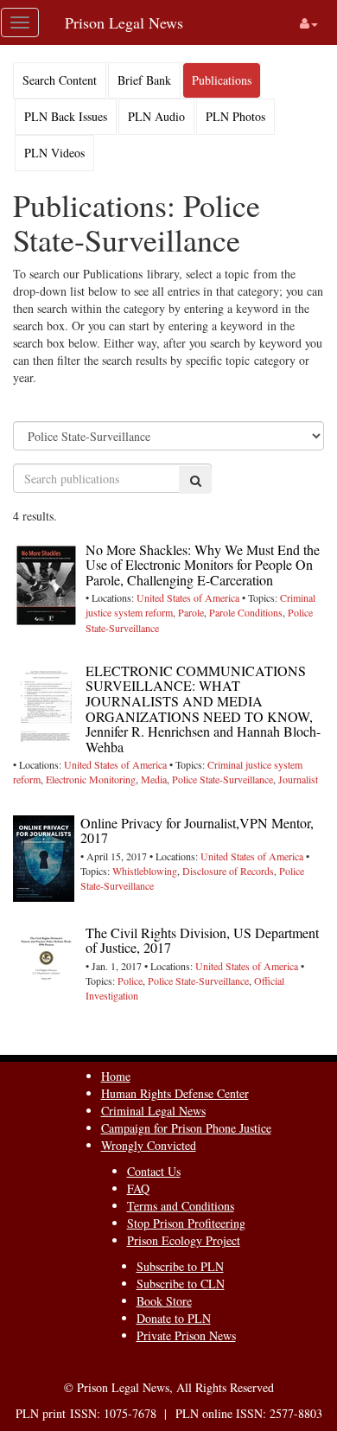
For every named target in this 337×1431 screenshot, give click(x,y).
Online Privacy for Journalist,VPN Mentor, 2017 (197, 830)
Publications (221, 80)
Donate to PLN (174, 1318)
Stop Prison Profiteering (186, 1223)
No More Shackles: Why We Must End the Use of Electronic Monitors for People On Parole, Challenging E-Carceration (203, 564)
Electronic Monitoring (91, 779)
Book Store (164, 1301)
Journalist (298, 779)
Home (115, 1076)
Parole (191, 612)
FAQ (138, 1188)
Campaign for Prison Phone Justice (186, 1128)
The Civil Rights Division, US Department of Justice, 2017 (202, 940)
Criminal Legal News (153, 1110)
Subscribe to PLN (180, 1266)
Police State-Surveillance (222, 779)
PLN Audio (156, 116)
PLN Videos (54, 152)
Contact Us (154, 1171)
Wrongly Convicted (148, 1145)
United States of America (188, 597)
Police (130, 980)
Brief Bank (144, 80)
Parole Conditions (246, 612)
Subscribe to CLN (181, 1283)
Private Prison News (186, 1335)
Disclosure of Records (228, 871)
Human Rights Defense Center (175, 1093)
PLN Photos (235, 116)
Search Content (59, 80)
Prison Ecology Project (183, 1240)
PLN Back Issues (65, 116)
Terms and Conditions (180, 1206)
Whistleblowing (144, 871)
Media (154, 779)
